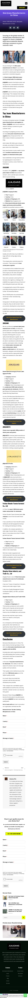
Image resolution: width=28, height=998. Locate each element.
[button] (26, 3)
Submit (6, 762)
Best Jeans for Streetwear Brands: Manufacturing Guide (16, 896)
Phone (5, 732)
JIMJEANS (21, 389)
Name (5, 715)
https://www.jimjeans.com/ (17, 385)
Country (5, 721)
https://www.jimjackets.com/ (17, 475)
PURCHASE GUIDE (11, 21)
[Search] (23, 917)
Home (4, 21)
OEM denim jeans (13, 673)
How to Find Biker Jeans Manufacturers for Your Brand (15, 903)
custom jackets (13, 439)
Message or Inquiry (8, 738)
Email (5, 727)
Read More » (11, 899)
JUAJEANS (6, 167)
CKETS (8, 477)
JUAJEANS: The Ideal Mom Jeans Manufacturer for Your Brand (15, 910)
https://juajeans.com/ (15, 201)
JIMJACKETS (6, 435)
